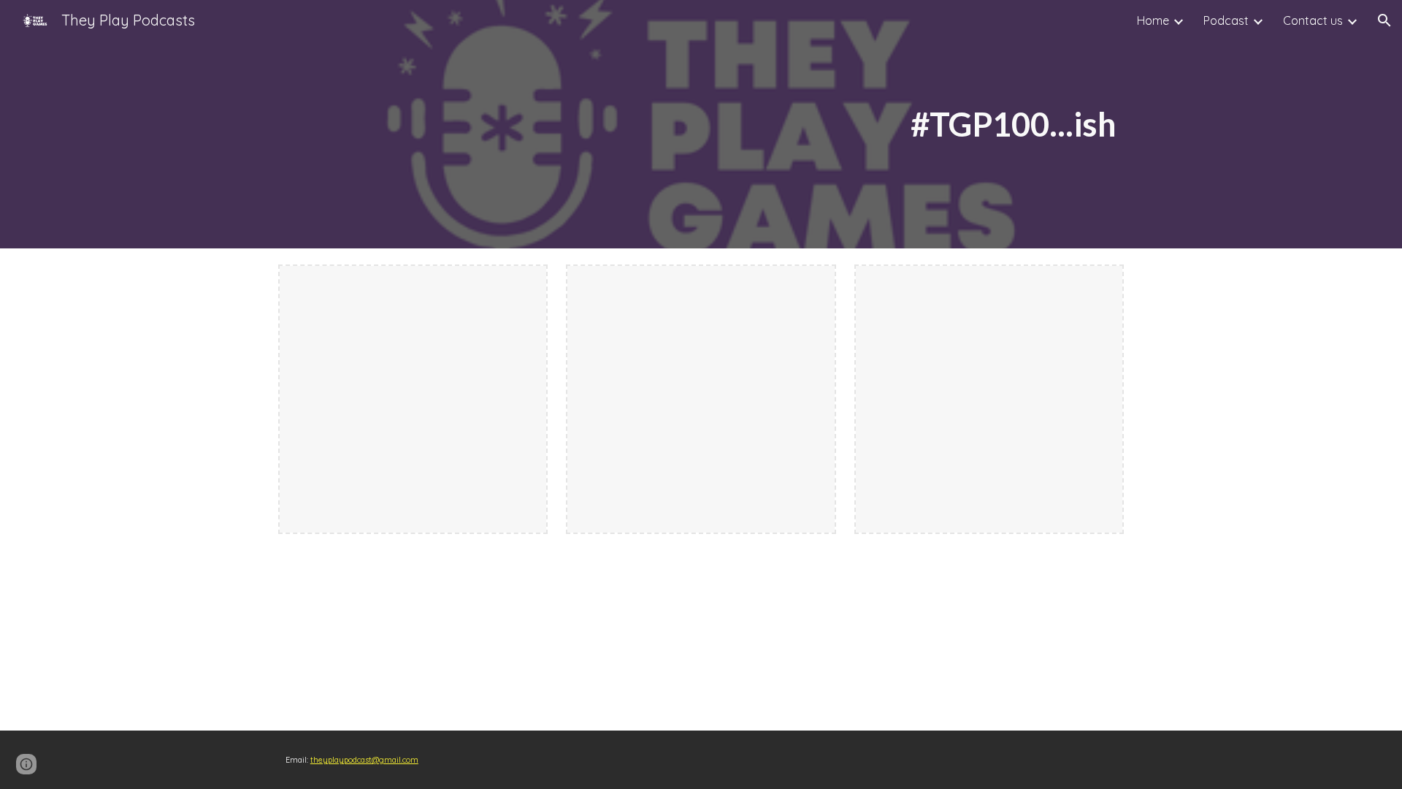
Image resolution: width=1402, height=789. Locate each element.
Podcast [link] (1226, 20)
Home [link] (1153, 20)
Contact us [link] (1313, 20)
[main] (844, 124)
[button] (1384, 20)
